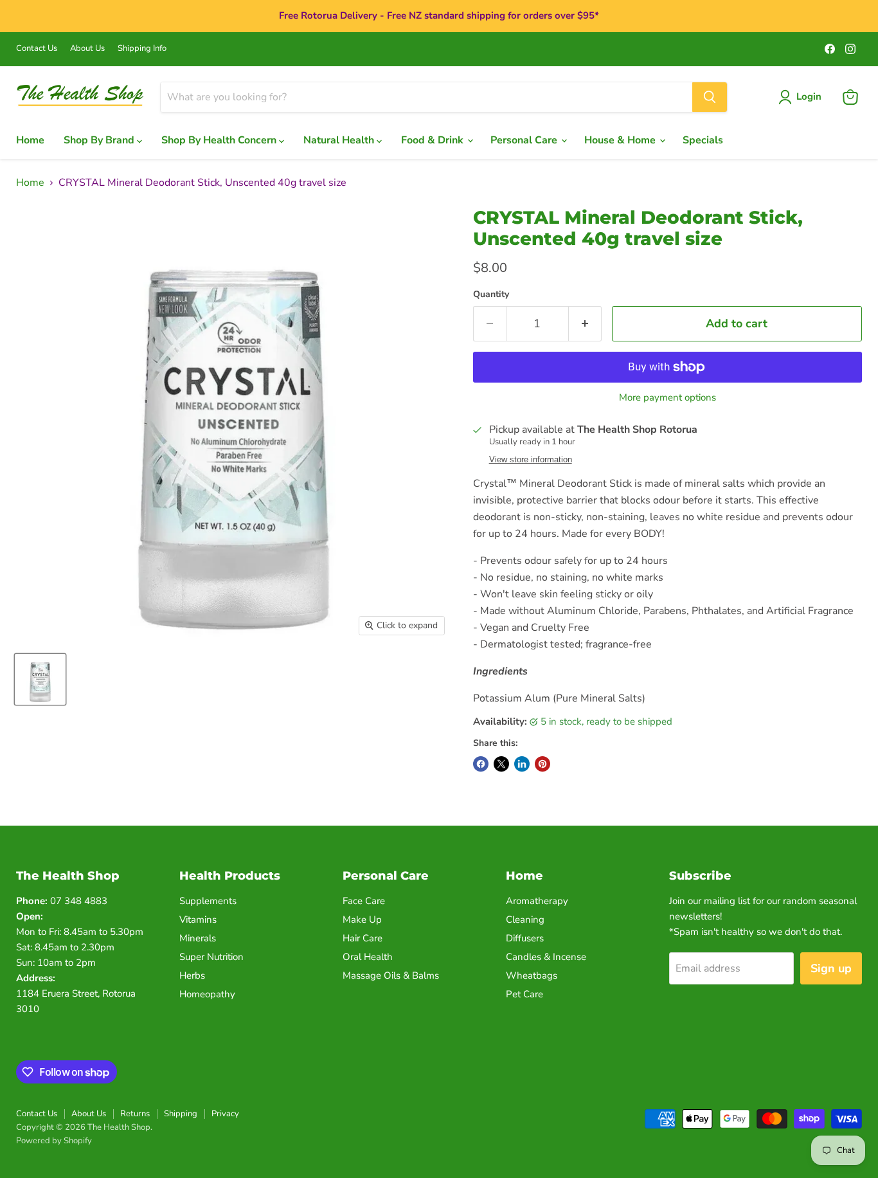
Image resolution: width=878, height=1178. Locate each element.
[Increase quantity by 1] (585, 323)
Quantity (491, 294)
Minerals (197, 938)
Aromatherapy (537, 900)
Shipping (180, 1113)
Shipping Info (142, 48)
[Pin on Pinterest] (542, 764)
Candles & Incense (546, 956)
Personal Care (525, 140)
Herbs (192, 975)
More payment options (667, 397)
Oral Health (368, 956)
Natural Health (340, 140)
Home (30, 140)
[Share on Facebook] (480, 764)
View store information (530, 459)
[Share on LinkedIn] (522, 764)
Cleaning (525, 919)
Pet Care (524, 994)
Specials (703, 140)
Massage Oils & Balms (391, 975)
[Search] (709, 97)
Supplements (208, 900)
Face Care (364, 900)
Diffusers (525, 938)
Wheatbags (531, 975)
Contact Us (36, 48)
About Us (87, 48)
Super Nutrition (211, 956)
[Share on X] (501, 764)
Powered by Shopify (54, 1140)
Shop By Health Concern (220, 140)
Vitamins (198, 919)
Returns (135, 1113)
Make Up (362, 919)
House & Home (621, 140)
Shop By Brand (100, 140)
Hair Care (362, 938)
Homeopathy (207, 994)
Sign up (831, 968)
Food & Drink (433, 140)
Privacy (225, 1113)
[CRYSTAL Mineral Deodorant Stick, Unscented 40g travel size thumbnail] (40, 679)
